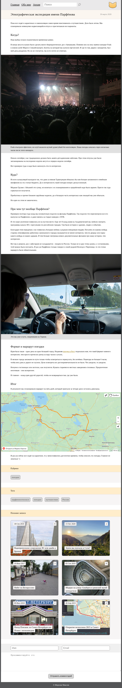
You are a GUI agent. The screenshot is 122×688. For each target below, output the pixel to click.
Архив (36, 4)
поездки (15, 477)
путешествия (52, 499)
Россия (65, 499)
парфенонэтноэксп (20, 499)
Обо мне (26, 4)
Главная (15, 4)
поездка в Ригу (69, 351)
